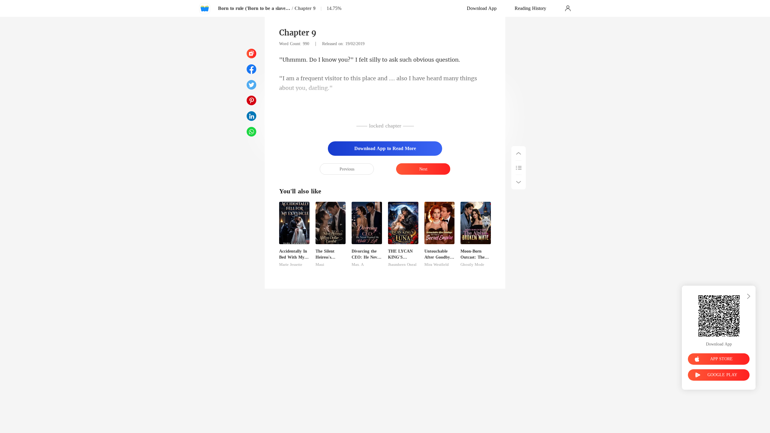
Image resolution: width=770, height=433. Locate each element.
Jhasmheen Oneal (402, 265)
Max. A (358, 265)
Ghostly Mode (472, 265)
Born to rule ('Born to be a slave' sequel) (254, 8)
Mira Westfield (436, 265)
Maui (320, 265)
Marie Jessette (290, 265)
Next (423, 169)
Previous (347, 169)
